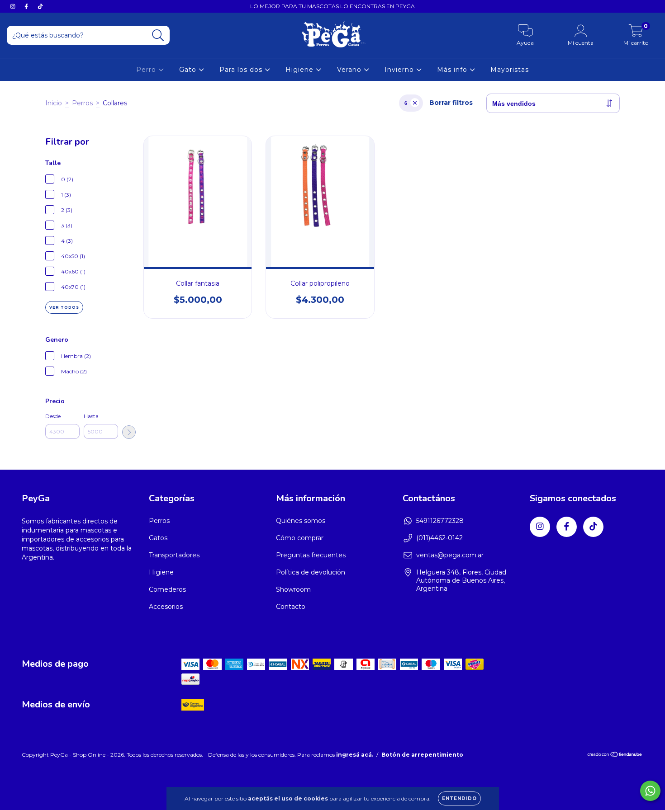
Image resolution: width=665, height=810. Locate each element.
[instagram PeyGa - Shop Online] (13, 6)
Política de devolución (310, 572)
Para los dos (242, 70)
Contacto (290, 607)
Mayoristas (509, 70)
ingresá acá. (354, 754)
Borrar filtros (451, 103)
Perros (82, 103)
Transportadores (174, 555)
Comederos (167, 589)
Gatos (158, 538)
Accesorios (166, 607)
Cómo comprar (299, 538)
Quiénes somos (300, 521)
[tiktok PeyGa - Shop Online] (40, 6)
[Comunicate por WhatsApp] (650, 791)
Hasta (91, 416)
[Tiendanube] (615, 755)
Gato (189, 70)
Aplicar (129, 432)
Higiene (300, 70)
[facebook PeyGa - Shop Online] (27, 6)
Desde (53, 416)
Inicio (53, 103)
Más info (453, 70)
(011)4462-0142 (439, 538)
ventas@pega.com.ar (450, 555)
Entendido (459, 798)
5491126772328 (440, 521)
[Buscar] (158, 35)
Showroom (293, 589)
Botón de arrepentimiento (422, 754)
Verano (350, 70)
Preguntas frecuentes (311, 555)
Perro (147, 70)
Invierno (400, 70)
